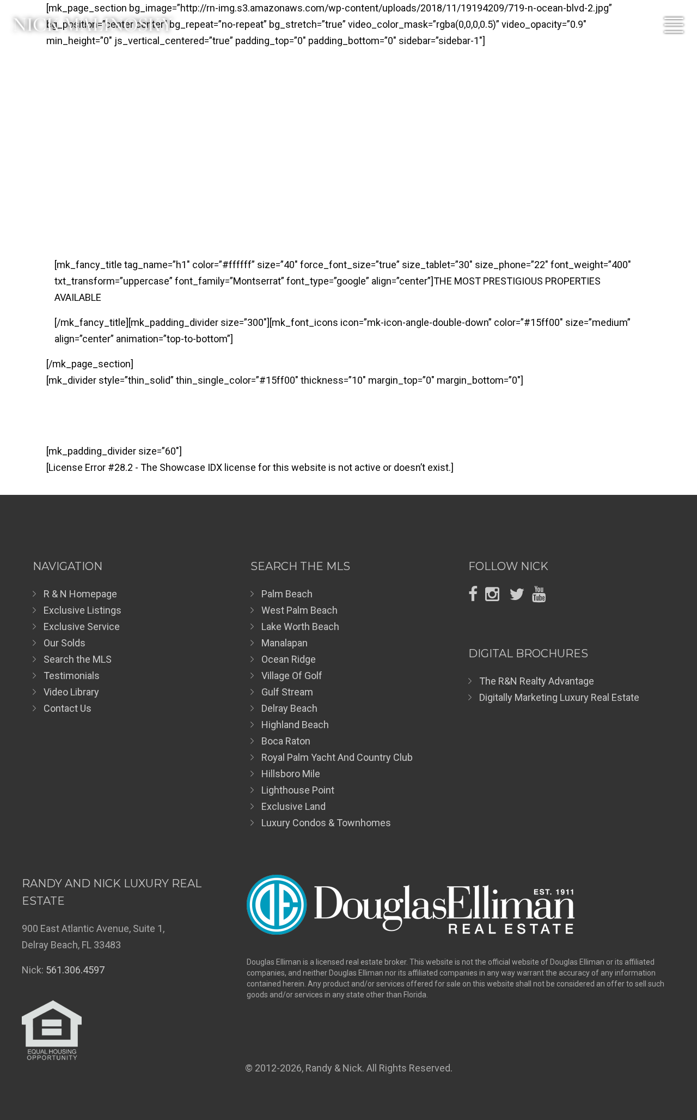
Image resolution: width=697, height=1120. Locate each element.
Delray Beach (289, 708)
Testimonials (72, 675)
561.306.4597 (75, 970)
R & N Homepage (80, 594)
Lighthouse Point (297, 790)
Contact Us (67, 708)
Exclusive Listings (82, 610)
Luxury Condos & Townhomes (326, 822)
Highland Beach (295, 724)
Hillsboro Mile (290, 773)
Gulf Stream (287, 692)
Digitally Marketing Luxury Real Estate (559, 697)
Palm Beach (287, 594)
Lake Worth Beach (300, 626)
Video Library (71, 692)
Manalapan (284, 643)
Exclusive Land (293, 806)
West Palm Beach (299, 610)
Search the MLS (78, 659)
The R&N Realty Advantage (536, 681)
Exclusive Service (82, 626)
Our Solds (64, 643)
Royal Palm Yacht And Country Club (337, 757)
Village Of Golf (291, 675)
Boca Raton (285, 741)
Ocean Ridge (288, 659)
